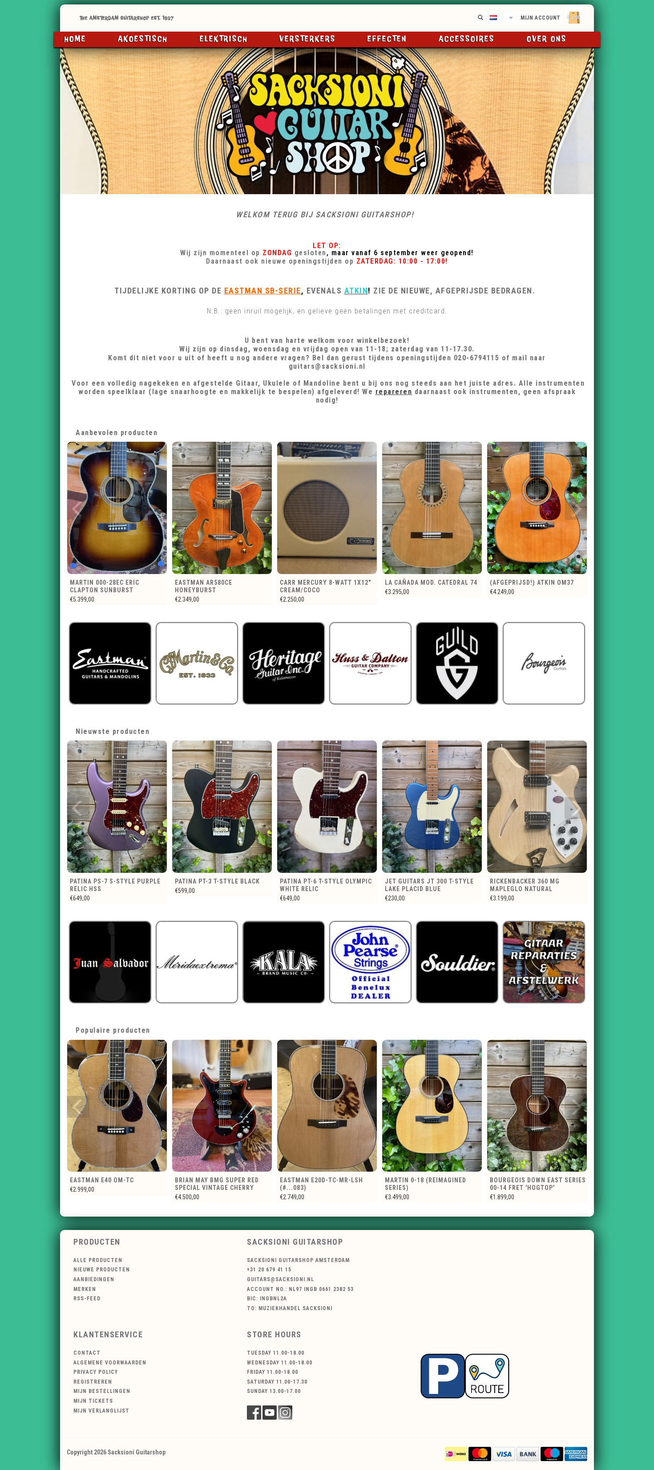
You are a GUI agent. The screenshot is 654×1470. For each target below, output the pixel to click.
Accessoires (467, 39)
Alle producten (97, 1260)
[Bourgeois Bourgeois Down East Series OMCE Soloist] (537, 1106)
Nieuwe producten (101, 1269)
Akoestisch (143, 39)
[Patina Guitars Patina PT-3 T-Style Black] (117, 807)
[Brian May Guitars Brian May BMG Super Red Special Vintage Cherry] (117, 1106)
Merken (84, 1289)
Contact (87, 1353)
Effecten (387, 39)
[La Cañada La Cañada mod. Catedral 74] (327, 508)
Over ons (547, 39)
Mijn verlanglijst (101, 1411)
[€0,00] (589, 16)
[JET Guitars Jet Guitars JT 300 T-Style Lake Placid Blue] (327, 807)
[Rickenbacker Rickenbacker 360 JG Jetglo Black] (537, 807)
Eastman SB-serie (262, 290)
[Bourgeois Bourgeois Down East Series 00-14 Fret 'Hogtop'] (432, 1106)
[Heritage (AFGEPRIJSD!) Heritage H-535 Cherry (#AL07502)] (537, 508)
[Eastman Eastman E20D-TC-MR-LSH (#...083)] (222, 1106)
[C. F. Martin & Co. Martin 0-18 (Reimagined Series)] (327, 1106)
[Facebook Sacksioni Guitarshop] (254, 1412)
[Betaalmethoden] (456, 1453)
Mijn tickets (93, 1401)
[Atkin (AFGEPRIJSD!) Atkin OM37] (432, 508)
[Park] (464, 1375)
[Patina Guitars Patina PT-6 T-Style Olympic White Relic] (222, 807)
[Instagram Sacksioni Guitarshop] (285, 1412)
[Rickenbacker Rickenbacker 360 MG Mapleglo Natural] (432, 807)
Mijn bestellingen (101, 1391)
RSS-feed (87, 1298)
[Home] (327, 18)
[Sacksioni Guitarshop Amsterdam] (327, 120)
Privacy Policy (95, 1372)
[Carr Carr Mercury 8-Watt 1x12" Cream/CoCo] (222, 508)
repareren (393, 391)
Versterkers (307, 39)
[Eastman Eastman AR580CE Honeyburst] (117, 508)
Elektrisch (224, 39)
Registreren (92, 1382)
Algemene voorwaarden (109, 1363)
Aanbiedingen (93, 1279)
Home (75, 39)
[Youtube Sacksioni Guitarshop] (269, 1412)
